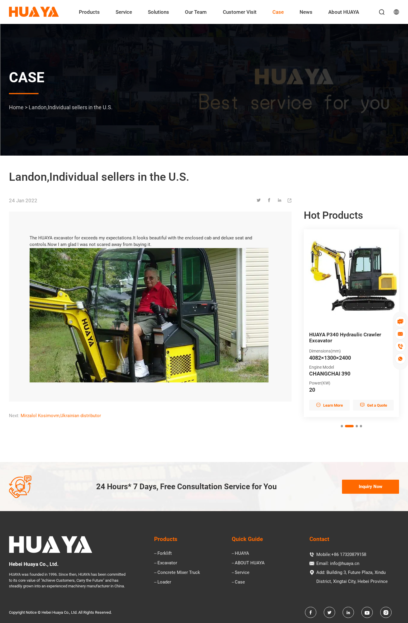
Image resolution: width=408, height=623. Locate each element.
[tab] (342, 426)
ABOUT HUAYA (250, 563)
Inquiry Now (370, 486)
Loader (164, 582)
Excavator (167, 563)
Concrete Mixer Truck (178, 572)
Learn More (329, 405)
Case (278, 12)
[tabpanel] (351, 323)
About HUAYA (343, 12)
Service (124, 12)
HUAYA (242, 553)
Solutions (158, 12)
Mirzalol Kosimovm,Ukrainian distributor (61, 415)
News (306, 12)
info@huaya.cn (344, 563)
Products (89, 12)
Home (16, 107)
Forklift (164, 553)
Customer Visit (240, 12)
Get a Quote (373, 405)
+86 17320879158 (348, 554)
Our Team (196, 12)
